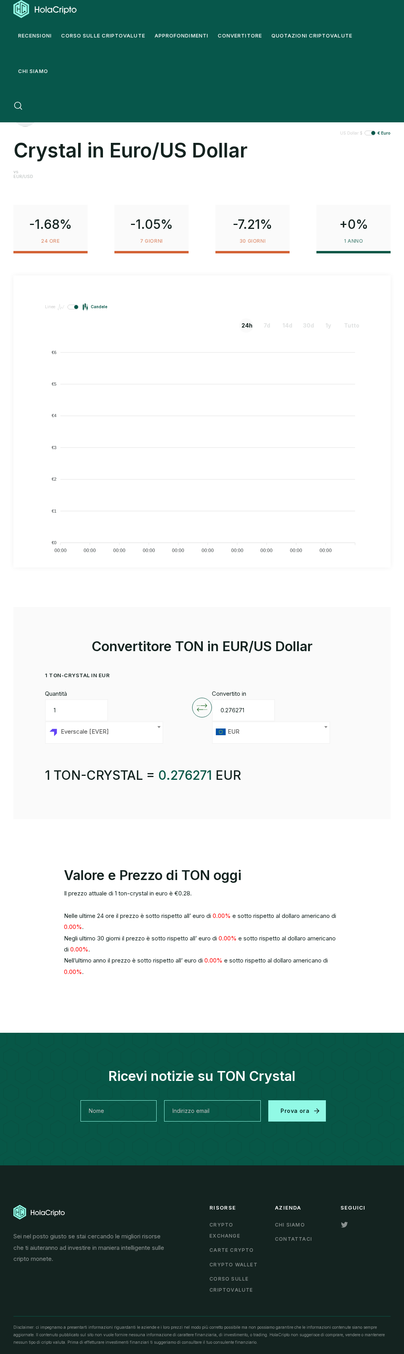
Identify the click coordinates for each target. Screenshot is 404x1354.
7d (267, 325)
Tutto (350, 325)
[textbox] (104, 732)
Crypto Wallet (233, 1265)
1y (328, 325)
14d (287, 325)
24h (246, 325)
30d (308, 325)
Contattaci (293, 1239)
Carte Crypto (231, 1250)
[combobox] (104, 732)
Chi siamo (290, 1225)
